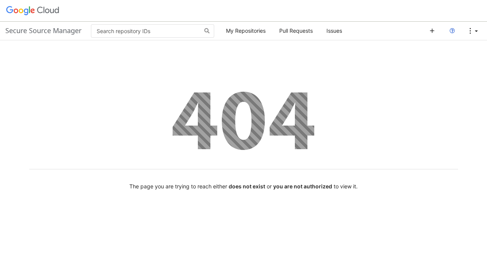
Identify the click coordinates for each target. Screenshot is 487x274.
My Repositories (246, 30)
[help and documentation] (452, 30)
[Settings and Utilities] (473, 31)
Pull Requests (296, 30)
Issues (334, 30)
